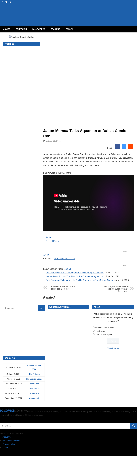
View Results (113, 348)
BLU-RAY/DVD (38, 29)
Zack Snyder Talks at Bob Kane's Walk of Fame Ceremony (116, 288)
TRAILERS (55, 29)
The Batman (100, 331)
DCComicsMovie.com (64, 258)
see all (67, 269)
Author (49, 237)
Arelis (46, 255)
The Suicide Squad (103, 334)
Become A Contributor (12, 440)
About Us (7, 437)
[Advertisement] (79, 10)
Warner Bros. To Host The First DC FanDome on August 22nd (75, 276)
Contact (6, 447)
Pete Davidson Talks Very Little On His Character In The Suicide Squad (79, 280)
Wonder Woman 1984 (104, 327)
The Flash (34, 388)
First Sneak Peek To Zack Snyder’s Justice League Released (75, 273)
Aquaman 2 (34, 398)
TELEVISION (21, 29)
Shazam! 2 (34, 393)
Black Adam (34, 384)
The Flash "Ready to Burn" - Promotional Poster (62, 287)
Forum (69, 29)
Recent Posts (52, 241)
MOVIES (6, 29)
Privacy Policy (9, 444)
